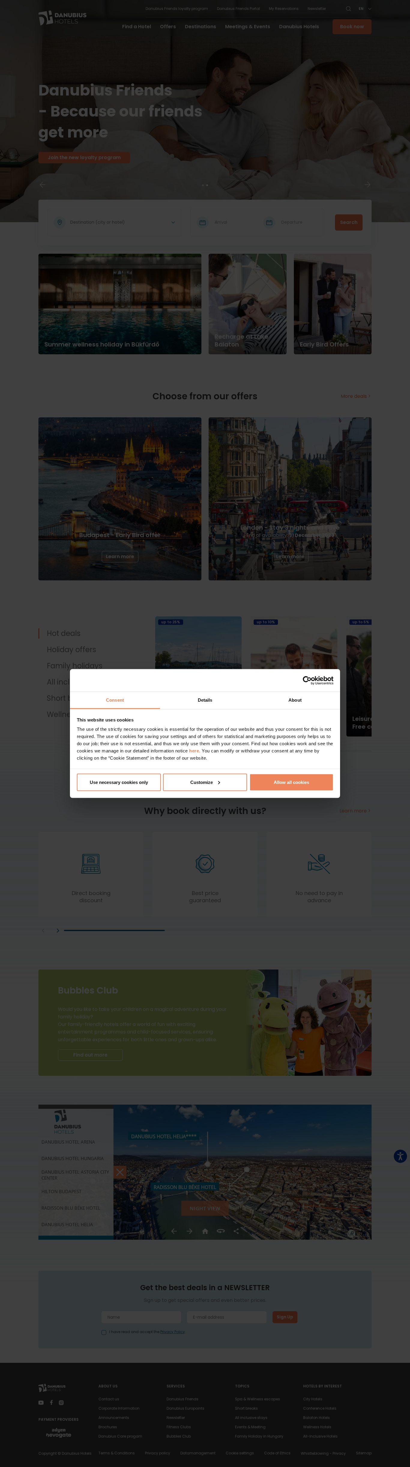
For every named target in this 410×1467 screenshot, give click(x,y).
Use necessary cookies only (119, 782)
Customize (201, 782)
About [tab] (295, 700)
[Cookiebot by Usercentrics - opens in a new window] (307, 680)
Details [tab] (205, 700)
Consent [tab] (115, 700)
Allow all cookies (291, 782)
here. (195, 750)
